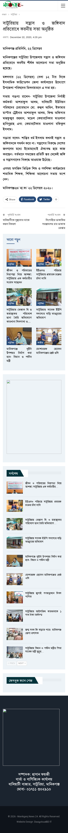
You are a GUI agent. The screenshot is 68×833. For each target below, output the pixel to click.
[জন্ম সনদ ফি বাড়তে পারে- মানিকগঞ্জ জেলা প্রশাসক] (15, 634)
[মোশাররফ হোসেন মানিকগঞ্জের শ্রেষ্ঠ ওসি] (48, 336)
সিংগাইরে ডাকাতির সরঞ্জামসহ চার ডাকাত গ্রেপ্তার (53, 224)
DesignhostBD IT (43, 821)
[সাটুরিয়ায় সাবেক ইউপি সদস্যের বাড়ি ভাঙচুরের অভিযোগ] (48, 297)
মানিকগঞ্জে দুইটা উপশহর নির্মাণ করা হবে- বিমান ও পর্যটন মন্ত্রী (43, 558)
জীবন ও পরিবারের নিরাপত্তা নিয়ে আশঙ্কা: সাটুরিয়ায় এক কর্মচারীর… (43, 484)
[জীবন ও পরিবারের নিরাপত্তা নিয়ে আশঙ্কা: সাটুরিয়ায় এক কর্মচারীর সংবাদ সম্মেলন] (19, 258)
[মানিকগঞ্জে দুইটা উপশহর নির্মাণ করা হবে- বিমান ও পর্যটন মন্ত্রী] (19, 336)
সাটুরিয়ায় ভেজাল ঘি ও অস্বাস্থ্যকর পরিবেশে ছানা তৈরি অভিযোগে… (43, 521)
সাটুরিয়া (11, 264)
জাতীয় (40, 342)
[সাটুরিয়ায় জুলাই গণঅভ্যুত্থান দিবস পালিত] (15, 597)
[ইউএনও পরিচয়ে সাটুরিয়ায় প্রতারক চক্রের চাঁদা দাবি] (48, 258)
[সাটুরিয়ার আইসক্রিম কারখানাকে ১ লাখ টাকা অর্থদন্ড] (15, 616)
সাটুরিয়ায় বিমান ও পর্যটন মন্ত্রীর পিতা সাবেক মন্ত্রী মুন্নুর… (43, 649)
